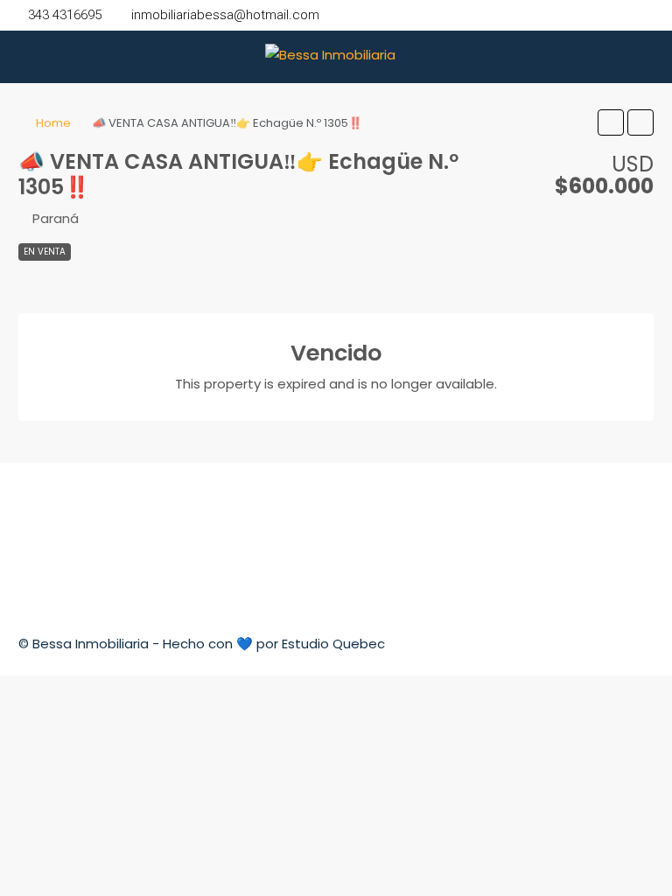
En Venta (45, 251)
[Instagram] (638, 643)
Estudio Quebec (333, 643)
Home (53, 123)
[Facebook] (606, 643)
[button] (611, 122)
